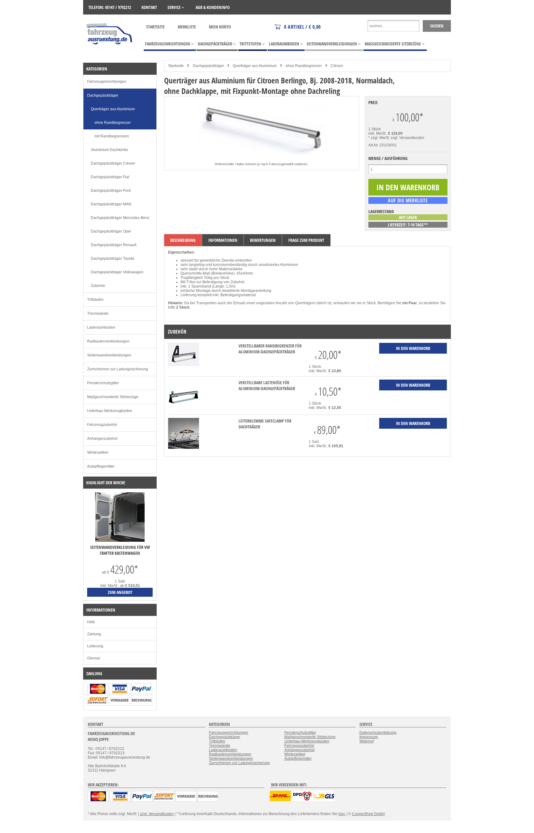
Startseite (155, 27)
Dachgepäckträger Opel (111, 231)
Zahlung (94, 634)
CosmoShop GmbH (368, 814)
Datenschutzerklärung (377, 732)
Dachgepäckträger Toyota (112, 258)
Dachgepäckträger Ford (111, 190)
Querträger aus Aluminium (255, 66)
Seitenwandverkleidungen (109, 355)
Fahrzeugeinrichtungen (106, 81)
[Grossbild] (261, 160)
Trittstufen (95, 299)
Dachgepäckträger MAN (111, 204)
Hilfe (91, 622)
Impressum (368, 737)
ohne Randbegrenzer (304, 66)
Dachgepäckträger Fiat (110, 177)
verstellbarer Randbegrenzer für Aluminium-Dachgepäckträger (270, 349)
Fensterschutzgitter (103, 383)
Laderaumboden (101, 327)
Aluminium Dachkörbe (109, 150)
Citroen (337, 66)
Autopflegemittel (100, 466)
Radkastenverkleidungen (108, 341)
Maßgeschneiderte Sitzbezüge (112, 397)
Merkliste (187, 27)
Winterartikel (97, 452)
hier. (341, 814)
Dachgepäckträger (208, 66)
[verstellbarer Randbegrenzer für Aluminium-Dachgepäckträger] (183, 365)
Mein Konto (220, 27)
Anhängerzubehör (102, 438)
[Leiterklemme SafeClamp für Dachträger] (183, 447)
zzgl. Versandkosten (407, 138)
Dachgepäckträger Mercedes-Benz (120, 218)
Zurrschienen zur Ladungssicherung (117, 369)
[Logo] (110, 53)
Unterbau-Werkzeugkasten (109, 411)
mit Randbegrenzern (112, 136)
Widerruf (366, 741)
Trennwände (97, 313)
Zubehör (98, 286)
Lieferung (95, 646)
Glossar (93, 658)
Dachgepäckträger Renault (113, 245)
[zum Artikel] (120, 540)
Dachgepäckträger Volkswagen (117, 272)
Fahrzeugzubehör (102, 425)
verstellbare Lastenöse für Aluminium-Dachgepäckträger (267, 385)
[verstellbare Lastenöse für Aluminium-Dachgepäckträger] (183, 409)
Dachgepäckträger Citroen (113, 163)
